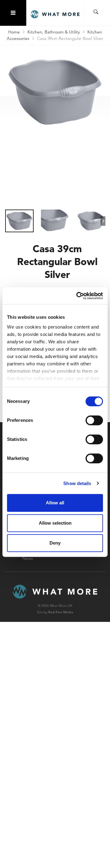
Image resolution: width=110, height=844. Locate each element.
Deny (55, 542)
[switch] (94, 420)
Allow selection (55, 523)
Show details (77, 483)
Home (14, 32)
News (27, 558)
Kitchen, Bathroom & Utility (54, 32)
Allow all (55, 502)
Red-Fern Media (60, 612)
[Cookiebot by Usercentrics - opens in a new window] (77, 296)
